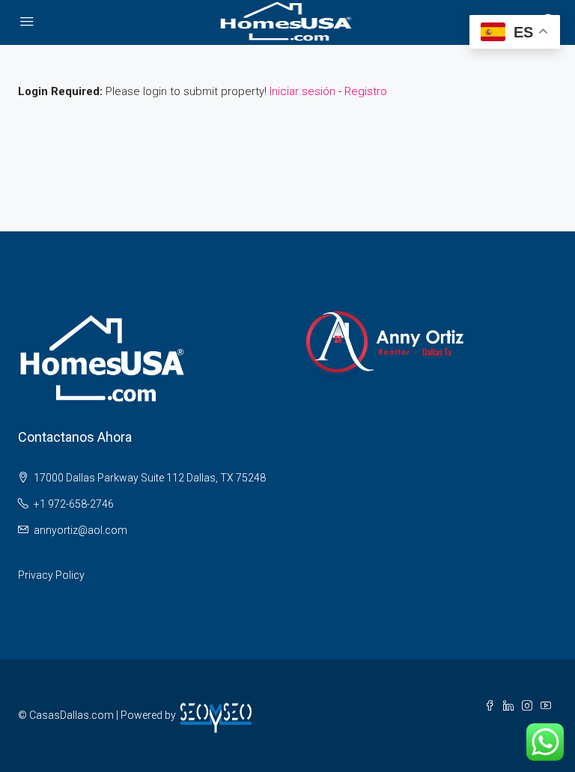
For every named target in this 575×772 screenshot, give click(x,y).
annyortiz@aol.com (80, 530)
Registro (365, 91)
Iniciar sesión (302, 91)
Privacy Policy (51, 575)
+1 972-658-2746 (74, 504)
